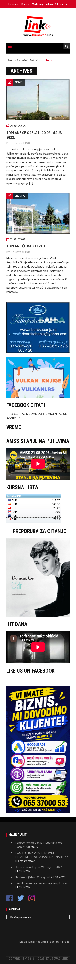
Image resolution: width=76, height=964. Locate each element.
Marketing (37, 4)
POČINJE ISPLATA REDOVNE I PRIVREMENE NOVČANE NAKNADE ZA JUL (41, 857)
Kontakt (25, 4)
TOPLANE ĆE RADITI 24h (25, 246)
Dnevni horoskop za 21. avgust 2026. (39, 867)
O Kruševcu (61, 4)
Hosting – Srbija (58, 941)
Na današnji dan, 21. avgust (32, 877)
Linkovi (49, 4)
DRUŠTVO (20, 195)
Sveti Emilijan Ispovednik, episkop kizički (41, 883)
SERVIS (19, 82)
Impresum (13, 4)
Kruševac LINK (20, 143)
